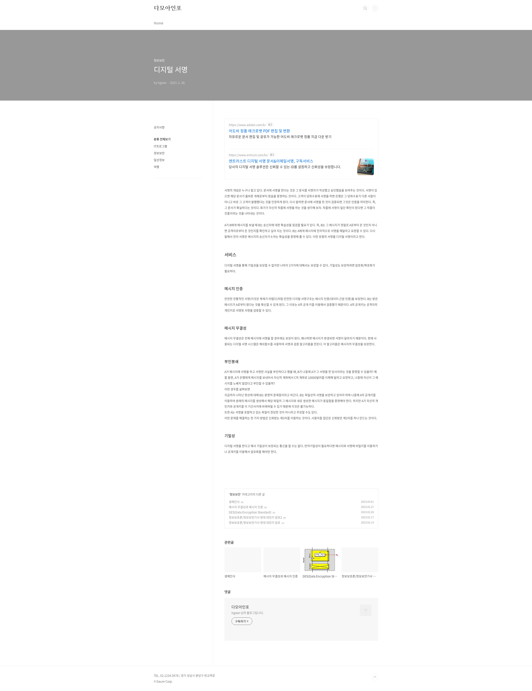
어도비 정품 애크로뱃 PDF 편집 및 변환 (259, 130)
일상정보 (159, 160)
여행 (156, 167)
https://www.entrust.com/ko (248, 155)
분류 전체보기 (162, 139)
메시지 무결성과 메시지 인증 (246, 507)
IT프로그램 (160, 146)
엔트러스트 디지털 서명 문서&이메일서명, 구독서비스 (271, 161)
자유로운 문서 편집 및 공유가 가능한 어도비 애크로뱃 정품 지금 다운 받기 (280, 136)
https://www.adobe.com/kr (247, 125)
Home (158, 22)
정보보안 (235, 494)
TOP (375, 677)
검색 (365, 8)
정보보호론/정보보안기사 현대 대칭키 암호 (254, 522)
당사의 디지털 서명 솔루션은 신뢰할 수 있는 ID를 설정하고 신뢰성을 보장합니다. (285, 166)
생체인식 (234, 502)
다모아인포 (168, 8)
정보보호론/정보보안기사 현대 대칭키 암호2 (255, 517)
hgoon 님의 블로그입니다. (248, 613)
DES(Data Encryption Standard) (250, 512)
